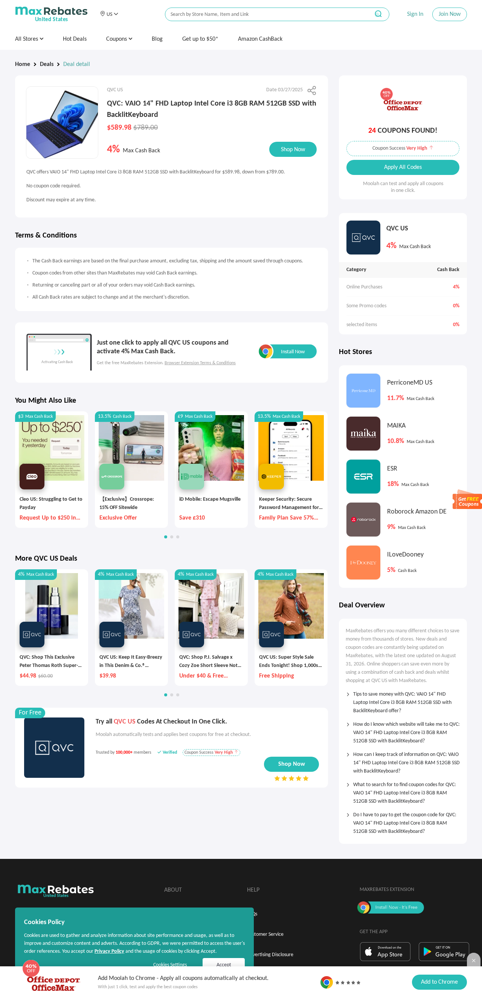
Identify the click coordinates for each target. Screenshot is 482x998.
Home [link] (22, 64)
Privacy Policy (109, 951)
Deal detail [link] (76, 64)
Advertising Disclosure (270, 955)
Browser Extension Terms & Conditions (200, 363)
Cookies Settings (170, 965)
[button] (109, 14)
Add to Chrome (439, 982)
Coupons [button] (117, 39)
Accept (224, 965)
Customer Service (265, 934)
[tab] (403, 700)
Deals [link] (46, 64)
